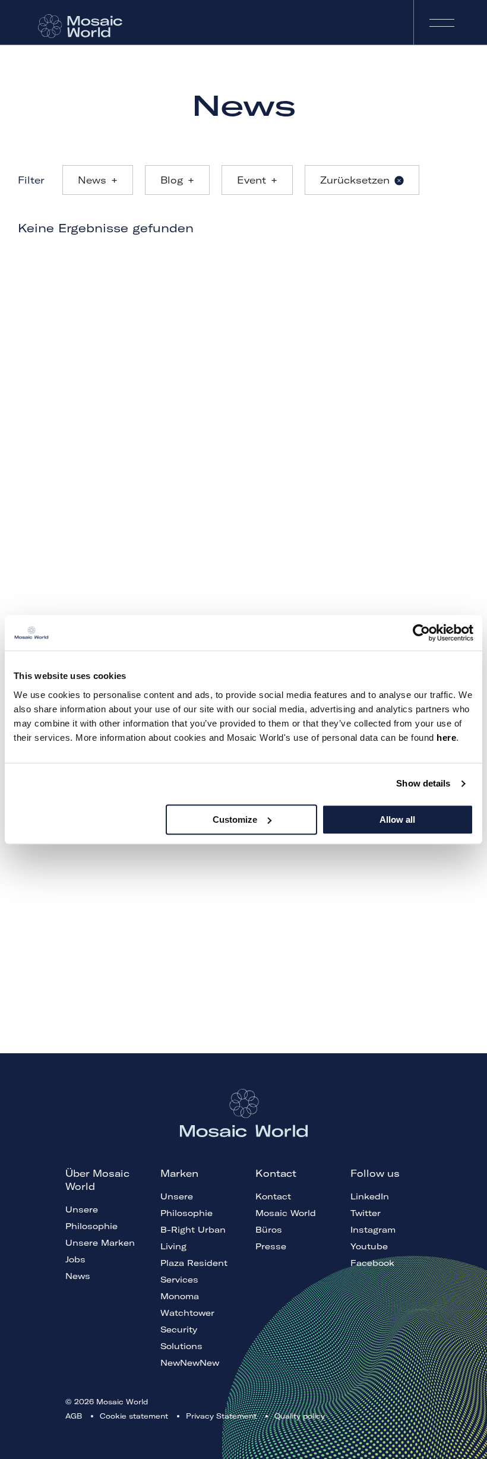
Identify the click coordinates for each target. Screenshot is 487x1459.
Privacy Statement (221, 1415)
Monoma (179, 1296)
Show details (423, 783)
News (77, 1276)
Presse (270, 1246)
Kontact (273, 1196)
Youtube (369, 1246)
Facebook (372, 1263)
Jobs (75, 1259)
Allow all (397, 819)
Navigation (441, 22)
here (446, 737)
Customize (235, 819)
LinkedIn (369, 1196)
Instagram (373, 1229)
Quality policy (299, 1415)
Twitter (365, 1213)
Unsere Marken (100, 1242)
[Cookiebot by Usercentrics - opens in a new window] (421, 633)
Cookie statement (134, 1415)
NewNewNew (189, 1362)
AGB (73, 1415)
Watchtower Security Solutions (187, 1329)
